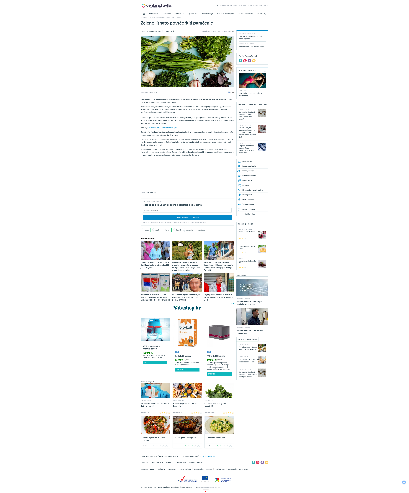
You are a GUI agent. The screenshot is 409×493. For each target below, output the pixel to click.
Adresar (260, 14)
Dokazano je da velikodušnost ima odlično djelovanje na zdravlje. (244, 5)
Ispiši (172, 31)
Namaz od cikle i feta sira (247, 232)
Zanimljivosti (153, 14)
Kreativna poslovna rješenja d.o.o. (209, 487)
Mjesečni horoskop (248, 209)
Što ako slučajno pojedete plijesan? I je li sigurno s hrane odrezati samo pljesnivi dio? (247, 132)
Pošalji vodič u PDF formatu (187, 217)
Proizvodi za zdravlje (245, 14)
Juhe (240, 244)
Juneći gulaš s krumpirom (185, 438)
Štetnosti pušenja (248, 204)
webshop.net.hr (220, 469)
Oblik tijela (245, 185)
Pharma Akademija (185, 469)
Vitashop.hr (161, 469)
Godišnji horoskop (248, 214)
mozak (157, 230)
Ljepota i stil (193, 14)
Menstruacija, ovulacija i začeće (252, 190)
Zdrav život (166, 14)
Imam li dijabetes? (248, 200)
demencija (189, 230)
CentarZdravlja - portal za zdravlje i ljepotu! (155, 18)
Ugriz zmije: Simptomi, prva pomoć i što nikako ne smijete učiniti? (248, 374)
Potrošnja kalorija (248, 171)
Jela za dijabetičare (245, 229)
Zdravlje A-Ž (179, 14)
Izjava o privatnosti (196, 462)
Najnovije (252, 104)
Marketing (170, 462)
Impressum (181, 462)
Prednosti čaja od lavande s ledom (251, 47)
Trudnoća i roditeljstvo (225, 14)
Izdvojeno (241, 104)
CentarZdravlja (157, 6)
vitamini (178, 230)
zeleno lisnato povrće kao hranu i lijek (162, 128)
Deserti (241, 258)
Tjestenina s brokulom (216, 438)
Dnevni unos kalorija (249, 166)
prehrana (146, 230)
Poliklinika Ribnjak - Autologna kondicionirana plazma (249, 302)
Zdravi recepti (243, 469)
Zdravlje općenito (147, 400)
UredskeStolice (199, 469)
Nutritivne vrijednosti (249, 176)
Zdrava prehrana (178, 400)
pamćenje (201, 230)
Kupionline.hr (232, 469)
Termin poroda (247, 195)
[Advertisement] (187, 175)
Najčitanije (263, 104)
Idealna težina (247, 180)
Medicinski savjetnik (243, 298)
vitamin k (167, 230)
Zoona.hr (209, 469)
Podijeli (166, 31)
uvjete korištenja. (209, 456)
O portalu (144, 462)
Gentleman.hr (171, 469)
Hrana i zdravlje (207, 14)
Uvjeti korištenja (157, 462)
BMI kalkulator (247, 161)
